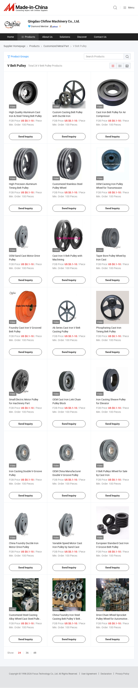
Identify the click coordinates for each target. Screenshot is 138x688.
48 (34, 652)
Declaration (106, 673)
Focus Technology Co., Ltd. (45, 673)
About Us (47, 36)
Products (30, 36)
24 (19, 652)
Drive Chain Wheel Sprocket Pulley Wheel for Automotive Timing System (111, 618)
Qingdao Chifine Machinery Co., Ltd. (54, 21)
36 (27, 652)
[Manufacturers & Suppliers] (26, 7)
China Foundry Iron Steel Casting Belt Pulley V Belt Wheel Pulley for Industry (66, 618)
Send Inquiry (25, 136)
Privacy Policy (122, 673)
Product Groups (19, 56)
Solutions (65, 36)
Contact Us (100, 36)
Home (10, 36)
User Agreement (89, 673)
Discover (82, 36)
